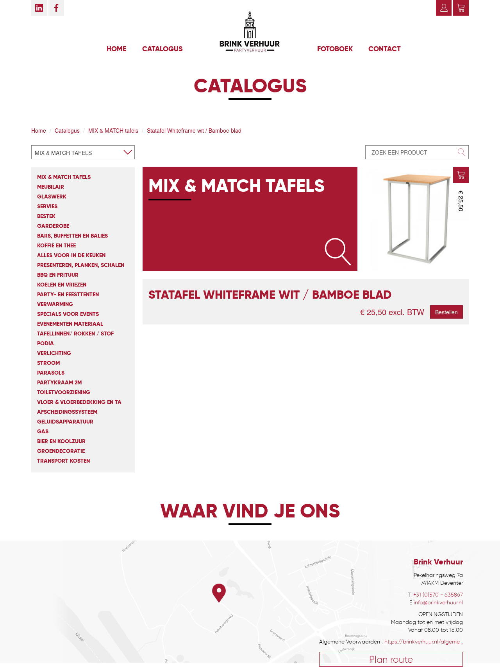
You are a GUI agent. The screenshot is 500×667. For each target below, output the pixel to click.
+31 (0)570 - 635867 (438, 594)
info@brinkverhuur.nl (438, 602)
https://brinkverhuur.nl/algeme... (423, 641)
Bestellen (446, 312)
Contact (384, 48)
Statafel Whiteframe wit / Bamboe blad (194, 130)
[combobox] (83, 152)
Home (117, 48)
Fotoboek (335, 48)
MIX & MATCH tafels (113, 130)
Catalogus (162, 48)
